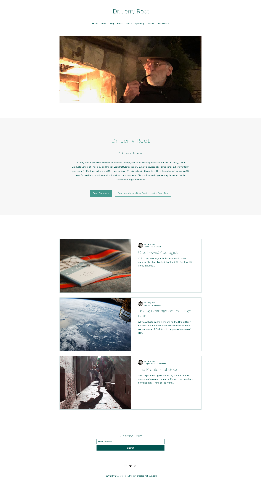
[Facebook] (125, 465)
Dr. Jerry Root (131, 11)
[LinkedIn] (135, 465)
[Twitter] (130, 465)
